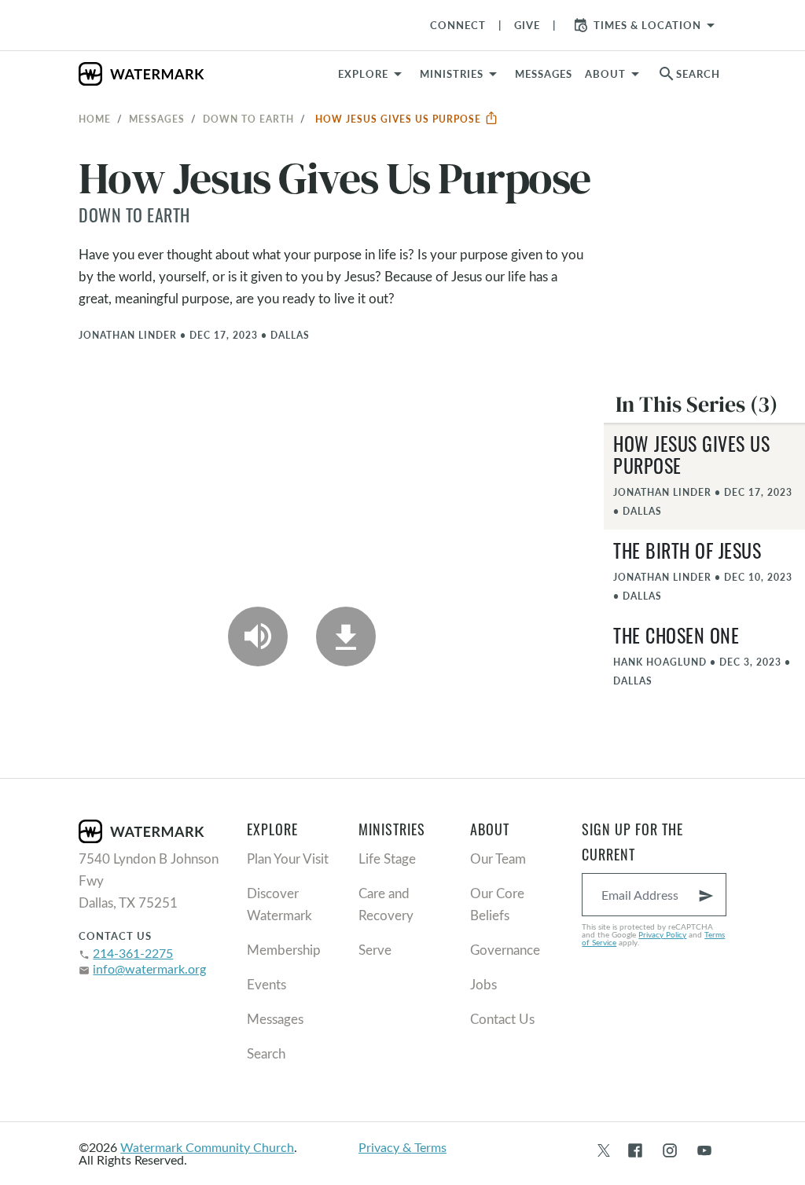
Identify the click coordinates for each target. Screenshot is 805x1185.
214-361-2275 (133, 953)
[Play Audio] (258, 636)
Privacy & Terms (402, 1147)
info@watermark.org (149, 968)
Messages (157, 118)
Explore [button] (363, 74)
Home (95, 118)
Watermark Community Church (207, 1147)
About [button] (605, 74)
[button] (461, 74)
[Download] (346, 636)
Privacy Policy (662, 934)
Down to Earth (248, 118)
